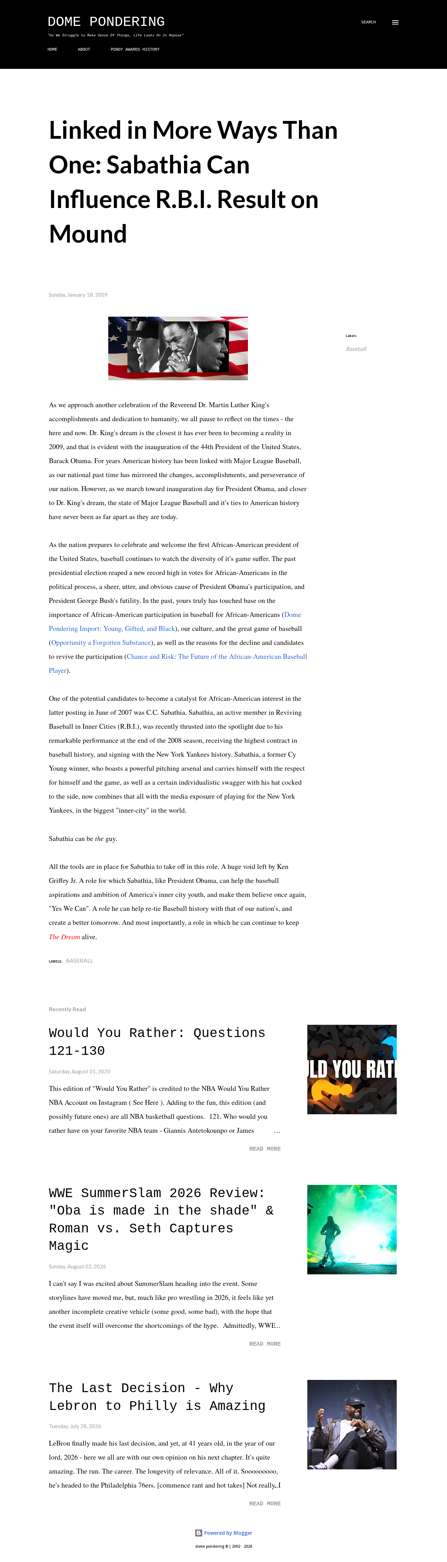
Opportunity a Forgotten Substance (101, 642)
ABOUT (84, 49)
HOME (52, 49)
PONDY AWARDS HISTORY (135, 49)
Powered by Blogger (227, 1532)
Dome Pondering (106, 22)
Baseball (356, 348)
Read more (265, 1149)
